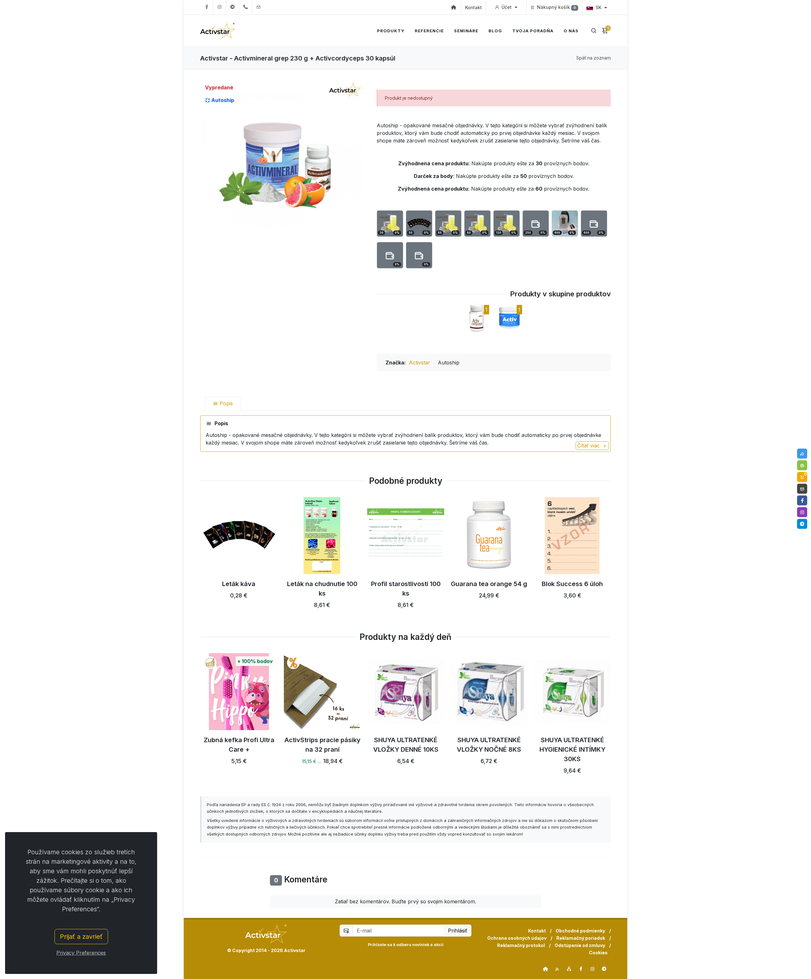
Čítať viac (589, 445)
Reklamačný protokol (521, 945)
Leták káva (238, 584)
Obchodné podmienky (580, 930)
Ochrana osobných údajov (516, 938)
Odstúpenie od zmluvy (580, 945)
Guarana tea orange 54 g (489, 584)
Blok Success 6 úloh (572, 584)
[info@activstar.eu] (258, 7)
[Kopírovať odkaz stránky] (802, 454)
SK (598, 7)
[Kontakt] (802, 489)
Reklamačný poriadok (580, 938)
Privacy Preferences (81, 953)
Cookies (598, 952)
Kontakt (473, 7)
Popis (225, 403)
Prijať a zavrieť (81, 936)
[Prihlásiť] (802, 465)
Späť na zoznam (593, 57)
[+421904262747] (245, 7)
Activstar (419, 362)
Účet (506, 7)
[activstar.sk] (545, 969)
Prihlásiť (457, 930)
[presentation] (194, 717)
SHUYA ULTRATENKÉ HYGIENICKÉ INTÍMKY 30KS (572, 749)
